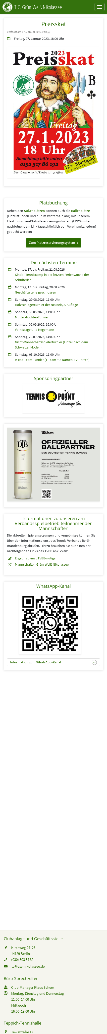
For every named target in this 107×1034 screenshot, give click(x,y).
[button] (53, 242)
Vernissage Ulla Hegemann (34, 329)
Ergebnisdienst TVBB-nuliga (35, 558)
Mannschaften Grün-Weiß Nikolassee (42, 564)
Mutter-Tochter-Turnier (32, 317)
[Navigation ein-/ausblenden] (100, 7)
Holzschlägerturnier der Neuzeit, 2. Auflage (46, 304)
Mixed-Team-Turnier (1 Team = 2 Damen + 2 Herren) (52, 359)
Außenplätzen (34, 210)
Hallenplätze (80, 210)
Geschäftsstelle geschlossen (35, 292)
